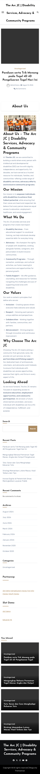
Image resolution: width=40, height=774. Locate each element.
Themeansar (20, 771)
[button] (36, 65)
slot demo (7, 591)
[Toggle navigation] (2, 12)
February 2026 (9, 534)
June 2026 (7, 523)
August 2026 (8, 512)
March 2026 (7, 529)
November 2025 (9, 546)
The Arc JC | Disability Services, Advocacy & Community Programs (20, 13)
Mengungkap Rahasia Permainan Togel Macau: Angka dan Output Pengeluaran (19, 683)
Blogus (32, 768)
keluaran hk (7, 620)
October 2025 (8, 551)
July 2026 (7, 517)
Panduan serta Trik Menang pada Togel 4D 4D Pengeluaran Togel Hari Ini (20, 76)
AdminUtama (15, 85)
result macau (14, 594)
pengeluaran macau (19, 591)
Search (6, 421)
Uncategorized (20, 68)
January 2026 (8, 540)
